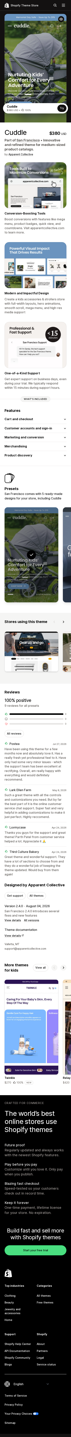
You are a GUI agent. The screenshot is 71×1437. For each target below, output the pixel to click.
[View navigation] (63, 5)
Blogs (8, 1364)
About (41, 1344)
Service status (46, 1364)
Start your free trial (35, 1250)
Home (8, 1319)
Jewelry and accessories (12, 1311)
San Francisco (28, 140)
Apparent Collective (21, 154)
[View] (31, 652)
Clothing (10, 1295)
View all (40, 967)
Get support (15, 895)
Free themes (45, 1302)
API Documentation (17, 1350)
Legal (40, 1357)
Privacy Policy (14, 1404)
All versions (31, 920)
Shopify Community (17, 1357)
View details (13, 920)
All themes (37, 895)
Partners (42, 1350)
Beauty (9, 1302)
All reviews (14, 733)
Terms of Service (16, 1395)
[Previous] (54, 622)
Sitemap (10, 1422)
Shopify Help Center (18, 1344)
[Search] (55, 5)
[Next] (63, 622)
